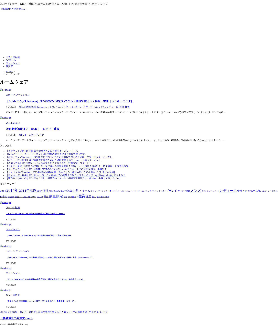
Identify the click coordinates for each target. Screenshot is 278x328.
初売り (18, 196)
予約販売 (251, 191)
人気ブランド (266, 191)
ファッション (13, 63)
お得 (76, 190)
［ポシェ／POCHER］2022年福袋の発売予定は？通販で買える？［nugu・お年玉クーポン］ (53, 160)
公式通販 (11, 197)
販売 (88, 196)
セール (140, 191)
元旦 (273, 191)
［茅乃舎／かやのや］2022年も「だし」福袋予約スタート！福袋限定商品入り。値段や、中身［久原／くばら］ (64, 178)
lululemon (41, 107)
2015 (21, 135)
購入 (94, 196)
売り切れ (32, 196)
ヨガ (57, 107)
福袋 (81, 196)
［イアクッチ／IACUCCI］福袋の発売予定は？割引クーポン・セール (42, 151)
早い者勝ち (72, 197)
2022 (21, 107)
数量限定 (56, 196)
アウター (94, 191)
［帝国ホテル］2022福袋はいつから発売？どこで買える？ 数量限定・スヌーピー (49, 163)
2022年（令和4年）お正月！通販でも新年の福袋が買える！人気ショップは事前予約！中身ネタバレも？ (54, 312)
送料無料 (101, 197)
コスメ (128, 191)
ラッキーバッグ (69, 107)
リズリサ (216, 191)
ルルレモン (99, 107)
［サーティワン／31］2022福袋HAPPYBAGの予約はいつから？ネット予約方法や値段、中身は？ (56, 169)
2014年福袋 (27, 190)
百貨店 (9, 66)
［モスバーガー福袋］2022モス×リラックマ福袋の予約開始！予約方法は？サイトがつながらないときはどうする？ (65, 175)
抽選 (127, 107)
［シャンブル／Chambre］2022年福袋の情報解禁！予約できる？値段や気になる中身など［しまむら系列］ (61, 172)
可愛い (25, 197)
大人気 (40, 197)
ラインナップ (207, 191)
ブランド (171, 190)
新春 (65, 197)
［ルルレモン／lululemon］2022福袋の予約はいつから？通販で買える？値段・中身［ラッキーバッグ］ (69, 101)
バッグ (148, 191)
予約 (121, 107)
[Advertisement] (139, 33)
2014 (3, 190)
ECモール (11, 60)
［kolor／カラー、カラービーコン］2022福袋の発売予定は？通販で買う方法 (45, 154)
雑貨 (107, 197)
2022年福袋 (30, 107)
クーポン (121, 191)
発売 (41, 135)
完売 (46, 196)
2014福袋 (42, 190)
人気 (258, 190)
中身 (239, 191)
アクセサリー (103, 191)
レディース (112, 107)
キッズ (113, 191)
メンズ (50, 107)
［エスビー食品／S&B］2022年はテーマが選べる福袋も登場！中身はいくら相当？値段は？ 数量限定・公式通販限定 (67, 166)
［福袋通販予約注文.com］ (14, 9)
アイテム (84, 190)
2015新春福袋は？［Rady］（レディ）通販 (32, 128)
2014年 (12, 190)
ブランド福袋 (13, 57)
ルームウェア (86, 107)
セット (134, 191)
